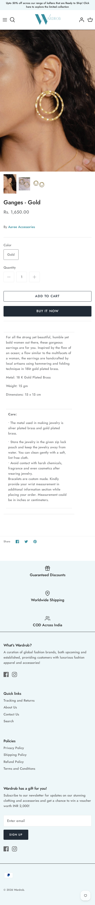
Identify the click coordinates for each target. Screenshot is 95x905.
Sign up (16, 835)
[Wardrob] (47, 19)
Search (9, 721)
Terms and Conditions (19, 768)
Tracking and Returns (19, 700)
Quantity (10, 267)
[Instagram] (14, 674)
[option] (47, 101)
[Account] (80, 20)
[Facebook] (6, 674)
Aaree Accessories (21, 226)
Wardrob (19, 890)
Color (7, 245)
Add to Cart (47, 296)
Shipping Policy (15, 754)
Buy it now (47, 311)
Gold (11, 254)
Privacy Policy (14, 748)
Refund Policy (14, 761)
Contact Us (11, 714)
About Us (10, 707)
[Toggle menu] (5, 20)
